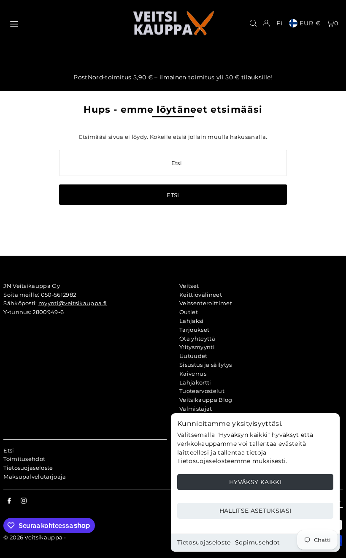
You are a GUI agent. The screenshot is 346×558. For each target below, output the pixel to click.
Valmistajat (195, 408)
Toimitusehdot (24, 458)
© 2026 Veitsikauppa (32, 537)
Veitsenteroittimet (205, 303)
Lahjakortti (195, 382)
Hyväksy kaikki (255, 482)
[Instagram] (24, 501)
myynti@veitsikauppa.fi (72, 303)
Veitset (189, 285)
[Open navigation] (66, 23)
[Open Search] (253, 23)
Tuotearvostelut (201, 390)
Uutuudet (193, 355)
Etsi (8, 450)
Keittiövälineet (200, 294)
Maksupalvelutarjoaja (34, 476)
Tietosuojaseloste (204, 542)
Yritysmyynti (197, 347)
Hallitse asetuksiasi (255, 511)
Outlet (188, 312)
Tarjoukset (194, 329)
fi (279, 23)
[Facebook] (9, 501)
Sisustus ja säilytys (205, 364)
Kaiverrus (192, 373)
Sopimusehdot (257, 542)
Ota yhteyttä (197, 338)
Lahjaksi (191, 320)
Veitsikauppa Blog (205, 399)
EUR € (310, 23)
